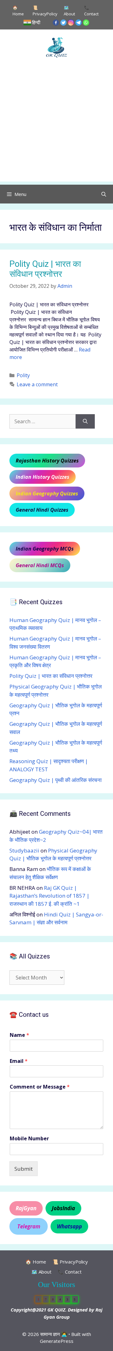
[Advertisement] (56, 125)
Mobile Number (29, 1138)
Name (19, 1035)
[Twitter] (63, 22)
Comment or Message (40, 1087)
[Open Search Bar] (103, 194)
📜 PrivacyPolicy (45, 11)
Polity (23, 375)
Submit (23, 1168)
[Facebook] (56, 22)
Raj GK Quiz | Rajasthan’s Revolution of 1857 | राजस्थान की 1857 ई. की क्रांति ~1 (49, 895)
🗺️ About (69, 11)
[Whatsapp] (86, 22)
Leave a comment (37, 384)
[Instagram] (71, 22)
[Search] (85, 421)
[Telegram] (78, 22)
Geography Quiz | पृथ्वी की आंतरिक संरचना (55, 780)
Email (19, 1061)
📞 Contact (91, 11)
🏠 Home (18, 11)
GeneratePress (56, 1341)
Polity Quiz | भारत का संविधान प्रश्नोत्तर (45, 269)
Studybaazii (24, 850)
